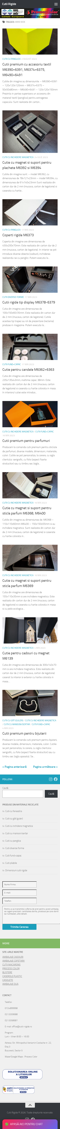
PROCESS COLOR (11, 968)
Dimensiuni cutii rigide (16, 870)
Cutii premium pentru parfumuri (26, 441)
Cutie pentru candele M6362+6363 (28, 370)
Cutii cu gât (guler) (12, 720)
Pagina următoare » (45, 767)
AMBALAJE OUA (10, 984)
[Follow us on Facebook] (56, 779)
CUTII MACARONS (11, 964)
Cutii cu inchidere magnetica (17, 157)
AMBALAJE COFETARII (13, 960)
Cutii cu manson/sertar (17, 724)
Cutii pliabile (11, 863)
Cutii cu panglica (11, 59)
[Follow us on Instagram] (50, 779)
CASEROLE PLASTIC (12, 976)
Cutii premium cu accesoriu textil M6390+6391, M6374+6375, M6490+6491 (26, 69)
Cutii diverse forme (13, 297)
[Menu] (56, 4)
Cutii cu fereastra (13, 811)
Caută (5, 788)
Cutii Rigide (9, 4)
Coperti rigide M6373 (18, 235)
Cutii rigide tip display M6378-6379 (28, 302)
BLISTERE (7, 972)
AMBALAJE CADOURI (12, 957)
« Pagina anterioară (14, 767)
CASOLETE (7, 980)
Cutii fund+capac (11, 364)
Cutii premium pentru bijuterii (24, 733)
